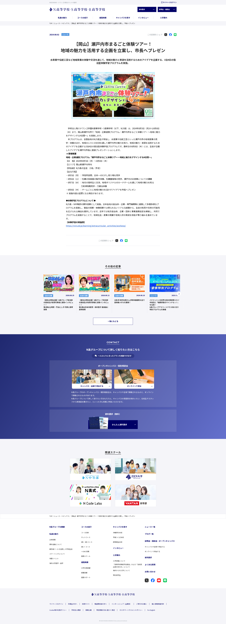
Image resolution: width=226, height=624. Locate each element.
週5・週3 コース (86, 542)
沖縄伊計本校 (117, 532)
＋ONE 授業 (85, 551)
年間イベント (54, 558)
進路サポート (85, 577)
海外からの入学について (121, 570)
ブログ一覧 (149, 534)
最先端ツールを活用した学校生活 (60, 549)
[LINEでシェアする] (175, 34)
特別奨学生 (117, 575)
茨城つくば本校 (118, 537)
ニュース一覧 (150, 527)
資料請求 (142, 9)
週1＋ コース (85, 547)
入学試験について (119, 561)
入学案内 (163, 17)
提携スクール (85, 556)
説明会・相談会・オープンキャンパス (160, 541)
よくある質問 (150, 564)
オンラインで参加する (152, 551)
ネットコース (85, 537)
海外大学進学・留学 (56, 563)
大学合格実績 (85, 568)
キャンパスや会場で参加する (155, 547)
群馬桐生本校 (117, 542)
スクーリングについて (57, 554)
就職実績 (84, 573)
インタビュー (143, 17)
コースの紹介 (82, 17)
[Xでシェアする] (165, 34)
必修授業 (52, 540)
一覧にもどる (113, 321)
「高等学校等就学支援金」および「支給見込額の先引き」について (127, 565)
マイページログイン (170, 2)
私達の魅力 (62, 17)
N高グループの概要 (57, 527)
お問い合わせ (150, 571)
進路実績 (102, 17)
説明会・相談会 (164, 9)
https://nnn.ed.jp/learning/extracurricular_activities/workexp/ (96, 225)
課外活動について (55, 544)
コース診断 (85, 532)
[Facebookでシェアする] (170, 34)
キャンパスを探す (123, 17)
